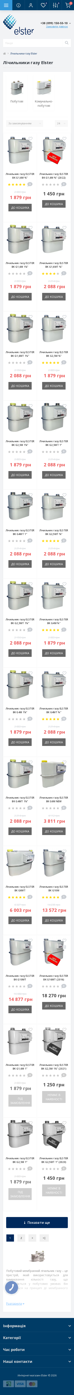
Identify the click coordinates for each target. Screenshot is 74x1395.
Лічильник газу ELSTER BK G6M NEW (53, 799)
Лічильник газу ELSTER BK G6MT (20, 888)
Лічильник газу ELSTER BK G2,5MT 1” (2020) (53, 1160)
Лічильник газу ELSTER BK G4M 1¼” (20, 710)
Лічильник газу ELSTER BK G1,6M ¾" (20, 175)
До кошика (20, 208)
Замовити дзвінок (57, 26)
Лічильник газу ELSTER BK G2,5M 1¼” (20, 443)
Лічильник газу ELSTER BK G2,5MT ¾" (53, 532)
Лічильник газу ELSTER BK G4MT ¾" (53, 710)
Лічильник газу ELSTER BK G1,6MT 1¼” (20, 354)
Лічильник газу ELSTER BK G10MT (20, 977)
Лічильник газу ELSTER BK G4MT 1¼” (20, 799)
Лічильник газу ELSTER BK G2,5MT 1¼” (20, 621)
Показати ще (39, 1222)
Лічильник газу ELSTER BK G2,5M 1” (20, 1160)
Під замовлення (20, 1101)
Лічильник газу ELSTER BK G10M (53, 888)
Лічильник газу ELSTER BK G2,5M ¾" (53, 354)
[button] (31, 5)
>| (44, 1238)
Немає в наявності (54, 1097)
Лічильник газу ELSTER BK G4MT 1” (20, 532)
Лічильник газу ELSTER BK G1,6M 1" (20, 1066)
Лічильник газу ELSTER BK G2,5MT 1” (53, 443)
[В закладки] (30, 138)
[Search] (66, 43)
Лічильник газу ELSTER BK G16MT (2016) (53, 977)
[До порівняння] (30, 145)
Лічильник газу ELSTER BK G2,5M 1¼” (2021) (53, 1066)
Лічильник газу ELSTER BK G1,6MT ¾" (53, 265)
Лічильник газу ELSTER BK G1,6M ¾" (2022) (53, 175)
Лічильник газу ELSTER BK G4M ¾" (53, 621)
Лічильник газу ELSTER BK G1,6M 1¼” (20, 265)
